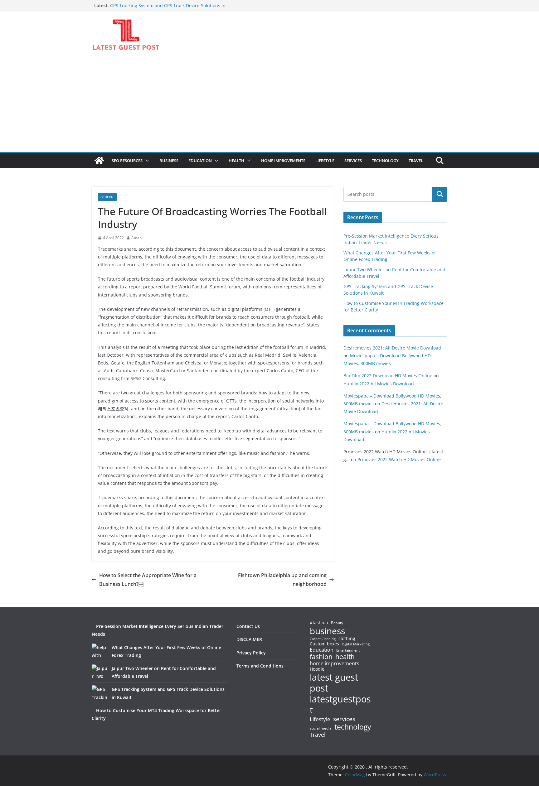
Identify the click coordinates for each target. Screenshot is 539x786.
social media (321, 728)
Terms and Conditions (260, 666)
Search (439, 194)
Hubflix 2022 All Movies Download (378, 384)
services (344, 718)
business (327, 630)
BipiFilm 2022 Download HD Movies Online (387, 376)
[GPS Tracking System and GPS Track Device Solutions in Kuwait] (99, 693)
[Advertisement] (269, 105)
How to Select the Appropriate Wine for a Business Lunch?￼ (148, 580)
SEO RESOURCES (127, 160)
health (345, 657)
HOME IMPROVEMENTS (283, 160)
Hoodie (317, 669)
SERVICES (353, 160)
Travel (318, 734)
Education (321, 650)
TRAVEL (416, 160)
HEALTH (236, 160)
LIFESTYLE (324, 160)
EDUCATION (200, 160)
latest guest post (334, 683)
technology (352, 727)
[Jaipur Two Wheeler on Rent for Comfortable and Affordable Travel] (99, 672)
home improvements (334, 663)
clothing (346, 638)
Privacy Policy (251, 653)
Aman (136, 237)
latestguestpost (340, 704)
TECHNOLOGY (385, 160)
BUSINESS (168, 160)
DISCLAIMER (249, 639)
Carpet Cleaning (323, 639)
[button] (146, 161)
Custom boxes (324, 643)
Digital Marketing (356, 644)
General (107, 197)
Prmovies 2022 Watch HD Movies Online (399, 459)
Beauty (337, 623)
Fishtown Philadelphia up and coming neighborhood (282, 580)
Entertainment (348, 650)
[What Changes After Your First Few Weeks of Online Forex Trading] (99, 651)
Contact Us (248, 626)
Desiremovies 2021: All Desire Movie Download (392, 348)
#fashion (319, 622)
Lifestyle (320, 719)
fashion (321, 657)
